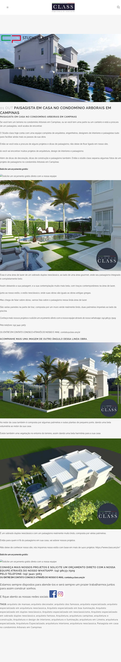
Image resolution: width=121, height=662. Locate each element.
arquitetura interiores (57, 623)
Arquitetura (62, 616)
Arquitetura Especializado (30, 623)
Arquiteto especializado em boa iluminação (71, 608)
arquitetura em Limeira (92, 619)
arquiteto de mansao (18, 604)
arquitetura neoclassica (83, 623)
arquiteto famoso (45, 616)
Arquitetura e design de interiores (31, 619)
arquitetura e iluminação (65, 619)
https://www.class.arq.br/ (107, 547)
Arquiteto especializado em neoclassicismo (66, 612)
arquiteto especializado (93, 604)
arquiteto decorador (42, 604)
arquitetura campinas (81, 616)
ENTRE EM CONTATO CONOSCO (20, 577)
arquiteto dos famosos (66, 604)
